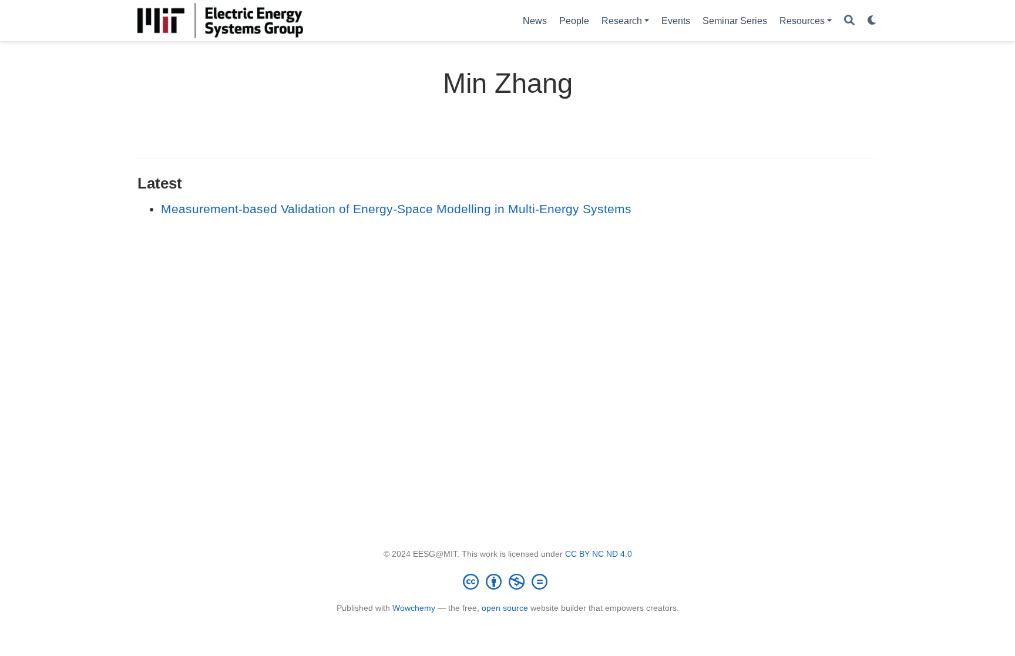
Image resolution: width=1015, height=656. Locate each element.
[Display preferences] (872, 21)
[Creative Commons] (507, 581)
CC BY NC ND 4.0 (598, 554)
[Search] (849, 21)
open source (505, 608)
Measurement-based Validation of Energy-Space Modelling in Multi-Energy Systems (396, 209)
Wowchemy (413, 608)
